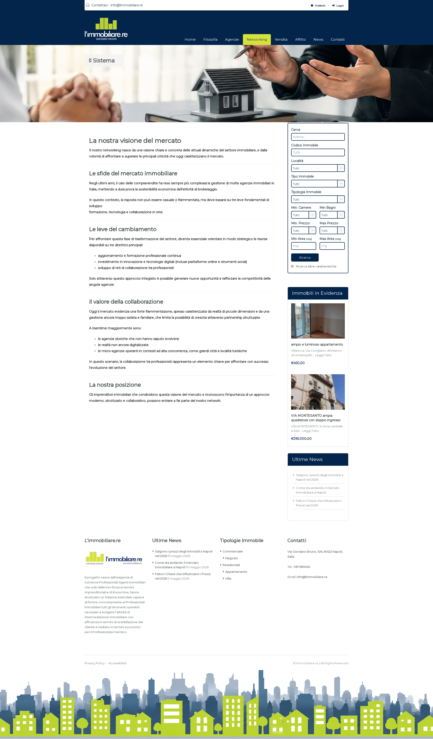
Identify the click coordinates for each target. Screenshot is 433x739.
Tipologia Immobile (306, 192)
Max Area (330, 239)
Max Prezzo (329, 223)
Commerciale (233, 551)
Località (297, 161)
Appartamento (236, 571)
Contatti (338, 39)
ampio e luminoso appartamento (317, 344)
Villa (228, 578)
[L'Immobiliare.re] (106, 31)
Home (190, 39)
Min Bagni (328, 208)
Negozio (231, 558)
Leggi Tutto (323, 355)
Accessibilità (117, 663)
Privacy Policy (95, 663)
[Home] (116, 559)
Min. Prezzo (300, 223)
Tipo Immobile (302, 176)
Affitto (300, 39)
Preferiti (320, 5)
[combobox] (318, 168)
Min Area (301, 239)
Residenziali (231, 565)
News (318, 39)
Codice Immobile (304, 145)
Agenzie (232, 39)
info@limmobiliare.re (127, 5)
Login (340, 5)
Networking (257, 39)
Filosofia (210, 39)
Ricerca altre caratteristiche (315, 266)
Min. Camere (301, 208)
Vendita (281, 39)
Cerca (295, 130)
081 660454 (302, 566)
